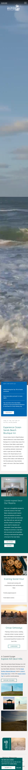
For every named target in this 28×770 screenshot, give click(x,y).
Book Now (4, 3)
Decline (18, 767)
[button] (25, 3)
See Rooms (9, 541)
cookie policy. (13, 763)
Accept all (8, 767)
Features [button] (9, 545)
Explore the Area (9, 680)
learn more (14, 646)
